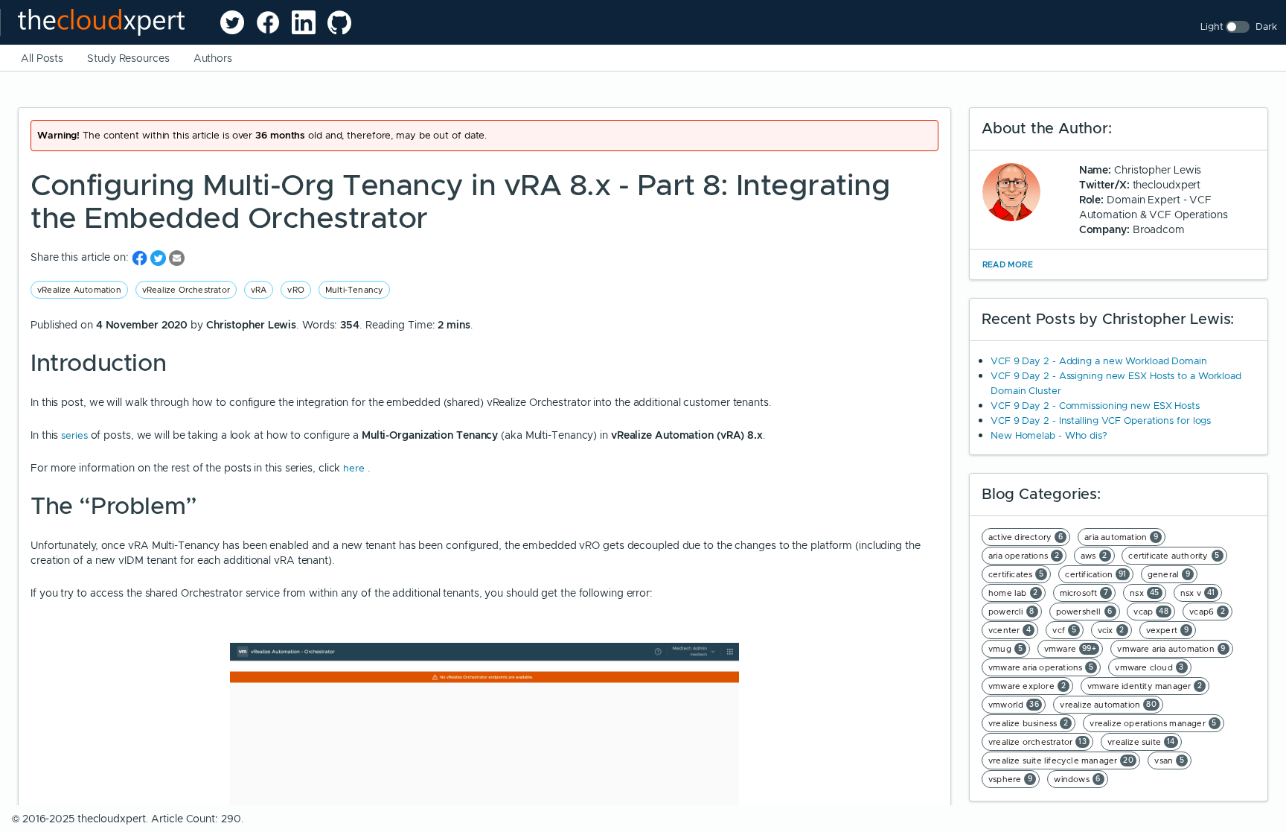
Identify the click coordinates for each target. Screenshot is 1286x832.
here (355, 468)
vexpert (1167, 630)
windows (1077, 779)
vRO (295, 290)
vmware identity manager (1145, 686)
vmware (1070, 649)
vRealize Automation (79, 290)
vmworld (1013, 704)
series (75, 435)
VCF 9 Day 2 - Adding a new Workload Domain (1099, 361)
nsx (1144, 593)
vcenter (1009, 630)
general (1169, 574)
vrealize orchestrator (1037, 742)
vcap (1150, 611)
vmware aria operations (1041, 667)
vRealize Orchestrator (186, 290)
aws (1094, 555)
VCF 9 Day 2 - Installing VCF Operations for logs (1101, 420)
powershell (1084, 611)
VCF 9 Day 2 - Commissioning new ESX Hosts (1095, 405)
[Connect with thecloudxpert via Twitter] (232, 22)
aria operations (1023, 555)
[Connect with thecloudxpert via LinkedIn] (304, 22)
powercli (1011, 611)
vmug (1005, 649)
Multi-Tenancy (354, 290)
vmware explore (1027, 686)
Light (1211, 26)
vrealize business (1028, 723)
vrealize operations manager (1153, 723)
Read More (1007, 264)
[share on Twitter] (159, 257)
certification (1096, 574)
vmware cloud (1149, 667)
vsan (1169, 760)
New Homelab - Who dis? (1049, 435)
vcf (1064, 630)
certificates (1016, 574)
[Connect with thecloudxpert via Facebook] (268, 22)
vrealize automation (1108, 704)
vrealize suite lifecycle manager (1060, 760)
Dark (1266, 26)
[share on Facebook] (141, 257)
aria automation (1121, 537)
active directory (1025, 537)
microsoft (1084, 593)
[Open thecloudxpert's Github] (339, 22)
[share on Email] (177, 257)
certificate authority (1173, 555)
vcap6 (1207, 611)
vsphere (1010, 779)
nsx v (1197, 593)
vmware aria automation (1171, 649)
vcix (1111, 630)
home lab (1013, 593)
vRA (259, 290)
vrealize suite (1141, 742)
